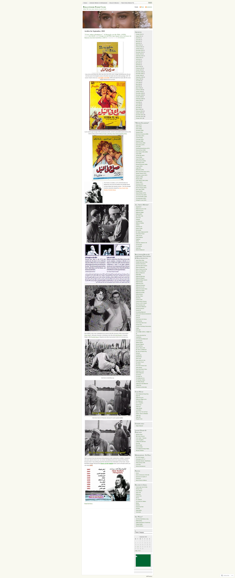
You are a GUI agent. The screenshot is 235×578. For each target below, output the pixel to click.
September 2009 (139, 77)
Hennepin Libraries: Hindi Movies (143, 460)
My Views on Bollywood (141, 349)
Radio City (138, 415)
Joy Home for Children (141, 501)
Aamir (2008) (139, 128)
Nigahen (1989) (139, 176)
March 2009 (138, 87)
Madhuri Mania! (139, 342)
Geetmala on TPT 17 (140, 459)
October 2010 (139, 53)
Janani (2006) (139, 157)
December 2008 (139, 93)
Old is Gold (138, 358)
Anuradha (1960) (139, 130)
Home (85, 3)
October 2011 (139, 34)
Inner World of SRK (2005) (142, 151)
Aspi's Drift (138, 492)
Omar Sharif (87, 335)
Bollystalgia (138, 274)
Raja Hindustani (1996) (141, 185)
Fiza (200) (138, 146)
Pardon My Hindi (139, 506)
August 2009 (139, 79)
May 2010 (138, 62)
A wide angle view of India (141, 487)
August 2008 (139, 100)
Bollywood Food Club (94, 6)
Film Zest (138, 315)
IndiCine (138, 224)
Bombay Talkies (139, 296)
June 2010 (138, 61)
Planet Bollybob (139, 237)
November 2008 (139, 95)
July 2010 (138, 59)
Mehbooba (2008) (140, 169)
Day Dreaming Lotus (140, 304)
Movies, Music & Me (140, 347)
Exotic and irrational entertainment (143, 313)
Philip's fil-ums (139, 235)
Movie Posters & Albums (141, 480)
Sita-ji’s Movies (114, 3)
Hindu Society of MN (140, 462)
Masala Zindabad (140, 450)
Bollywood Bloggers (140, 278)
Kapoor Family (139, 228)
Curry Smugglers (140, 439)
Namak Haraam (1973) (141, 173)
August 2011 (138, 36)
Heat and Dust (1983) (141, 150)
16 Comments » (121, 37)
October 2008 (139, 96)
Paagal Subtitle (139, 524)
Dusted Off (138, 310)
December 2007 (139, 114)
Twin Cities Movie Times (128, 3)
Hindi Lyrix (138, 406)
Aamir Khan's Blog (140, 260)
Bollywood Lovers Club (141, 208)
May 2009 (138, 84)
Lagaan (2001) (139, 166)
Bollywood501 (139, 214)
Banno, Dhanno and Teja (141, 269)
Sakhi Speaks (139, 367)
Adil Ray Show (139, 434)
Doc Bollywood (139, 401)
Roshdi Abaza (98, 37)
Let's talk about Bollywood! (142, 338)
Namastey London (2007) (141, 175)
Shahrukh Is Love (140, 371)
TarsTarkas (138, 374)
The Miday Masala (140, 381)
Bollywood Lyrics (139, 397)
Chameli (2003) (139, 137)
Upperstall (138, 248)
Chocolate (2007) (140, 139)
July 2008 (138, 102)
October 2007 (139, 118)
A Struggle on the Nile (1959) (105, 36)
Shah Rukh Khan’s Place (141, 369)
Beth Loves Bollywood (141, 271)
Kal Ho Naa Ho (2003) (141, 160)
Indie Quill (138, 329)
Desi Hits (138, 443)
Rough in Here (139, 418)
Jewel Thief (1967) (140, 159)
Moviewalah (138, 230)
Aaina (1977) (139, 125)
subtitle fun (104, 37)
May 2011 (138, 41)
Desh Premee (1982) (140, 142)
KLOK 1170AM (139, 446)
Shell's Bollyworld (140, 372)
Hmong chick (139, 324)
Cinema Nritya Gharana (141, 301)
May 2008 (138, 105)
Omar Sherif (92, 37)
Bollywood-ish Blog (140, 292)
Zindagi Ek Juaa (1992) (141, 200)
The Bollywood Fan (140, 378)
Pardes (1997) (139, 182)
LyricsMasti (138, 410)
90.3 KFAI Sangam (140, 457)
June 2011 (138, 39)
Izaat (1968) (138, 153)
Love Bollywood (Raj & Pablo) (142, 448)
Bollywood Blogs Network (141, 280)
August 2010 (139, 57)
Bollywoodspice (139, 294)
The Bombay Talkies (140, 380)
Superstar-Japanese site (141, 242)
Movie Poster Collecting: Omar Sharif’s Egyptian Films (113, 133)
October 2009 (139, 75)
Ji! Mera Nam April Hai (141, 335)
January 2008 (139, 112)
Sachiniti (138, 508)
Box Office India (139, 215)
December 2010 (139, 50)
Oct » (139, 550)
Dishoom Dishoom (140, 308)
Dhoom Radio (139, 445)
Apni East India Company (141, 265)
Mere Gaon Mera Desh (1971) (142, 171)
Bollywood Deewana (140, 285)
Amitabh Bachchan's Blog (141, 262)
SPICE (137, 240)
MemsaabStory (139, 346)
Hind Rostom (126, 36)
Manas (137, 503)
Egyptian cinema (119, 36)
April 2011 (138, 43)
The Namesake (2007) (141, 198)
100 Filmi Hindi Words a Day (142, 518)
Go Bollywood (139, 221)
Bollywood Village (140, 212)
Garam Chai (138, 496)
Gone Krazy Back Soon (141, 322)
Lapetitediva (138, 337)
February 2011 (139, 46)
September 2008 (139, 98)
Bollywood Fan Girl (140, 287)
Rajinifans (138, 239)
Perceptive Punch (140, 362)
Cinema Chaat (139, 299)
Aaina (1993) (139, 126)
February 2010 (139, 68)
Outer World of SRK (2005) (142, 180)
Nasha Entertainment (140, 466)
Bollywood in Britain (140, 290)
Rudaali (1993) (139, 191)
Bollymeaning (139, 520)
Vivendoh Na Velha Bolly (141, 387)
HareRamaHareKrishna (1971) (143, 148)
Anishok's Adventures (141, 263)
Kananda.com (139, 226)
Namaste (138, 353)
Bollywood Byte (139, 281)
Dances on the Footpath (141, 303)
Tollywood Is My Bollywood (142, 383)
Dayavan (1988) (139, 141)
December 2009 (139, 71)
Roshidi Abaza (95, 337)
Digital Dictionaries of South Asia (143, 522)
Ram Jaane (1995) (140, 189)
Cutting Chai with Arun (141, 441)
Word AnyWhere (139, 526)
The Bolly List (139, 376)
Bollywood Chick (139, 283)
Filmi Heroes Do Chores (141, 319)
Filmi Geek (138, 217)
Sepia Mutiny (139, 510)
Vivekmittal (138, 512)
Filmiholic (138, 219)
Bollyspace (138, 494)
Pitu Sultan (138, 363)
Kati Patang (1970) (140, 162)
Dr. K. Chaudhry (139, 402)
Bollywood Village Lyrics (141, 399)
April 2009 (138, 86)
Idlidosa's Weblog (140, 223)
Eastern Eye (138, 404)
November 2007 (139, 116)
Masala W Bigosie (140, 344)
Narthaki (138, 504)
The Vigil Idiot (139, 246)
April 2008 (138, 107)
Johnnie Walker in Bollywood (98, 3)
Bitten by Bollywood (140, 272)
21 (138, 546)
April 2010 (138, 64)
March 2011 (138, 45)
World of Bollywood (140, 249)
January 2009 (139, 91)
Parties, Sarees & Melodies (142, 413)
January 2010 (139, 70)
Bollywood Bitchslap (140, 276)
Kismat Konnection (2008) (141, 164)
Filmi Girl (138, 317)
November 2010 (139, 52)
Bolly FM (138, 395)
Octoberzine (138, 355)
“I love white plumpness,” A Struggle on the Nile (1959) (105, 34)
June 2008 (138, 104)
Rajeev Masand (139, 425)
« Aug (136, 550)
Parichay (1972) (139, 184)
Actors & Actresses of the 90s (142, 474)
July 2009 (138, 80)
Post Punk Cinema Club (141, 365)
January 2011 (139, 48)
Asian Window (139, 490)
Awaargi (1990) (139, 132)
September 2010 (139, 55)
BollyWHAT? (138, 206)
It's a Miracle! (139, 499)
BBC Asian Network (140, 436)
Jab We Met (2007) (140, 155)
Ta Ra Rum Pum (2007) (141, 194)
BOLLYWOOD (92, 36)
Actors (137, 473)
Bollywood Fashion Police (141, 288)
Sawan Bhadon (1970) (141, 193)
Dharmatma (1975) (140, 144)
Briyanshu (138, 297)
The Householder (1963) (141, 196)
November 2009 (139, 73)
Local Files (138, 464)
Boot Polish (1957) (140, 135)
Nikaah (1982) (139, 178)
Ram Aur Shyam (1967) (141, 187)
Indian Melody (139, 408)
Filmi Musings (139, 321)
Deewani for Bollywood (141, 306)
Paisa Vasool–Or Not (140, 360)
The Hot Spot (139, 244)
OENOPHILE (139, 356)
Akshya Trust (139, 488)
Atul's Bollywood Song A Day (142, 393)
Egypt (113, 36)
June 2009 (138, 82)
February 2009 (139, 89)
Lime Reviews (139, 340)
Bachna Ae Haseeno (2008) (142, 134)
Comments (149, 7)
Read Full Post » (88, 503)
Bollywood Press (139, 210)
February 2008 (139, 111)
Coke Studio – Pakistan (141, 438)
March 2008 (138, 109)
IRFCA (137, 497)
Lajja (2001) (138, 168)
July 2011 (138, 37)
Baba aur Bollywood (140, 267)
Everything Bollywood (140, 312)
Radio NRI (138, 417)
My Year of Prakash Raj (141, 351)
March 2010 (138, 66)
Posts (142, 7)
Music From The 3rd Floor (142, 411)
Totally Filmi (138, 385)
